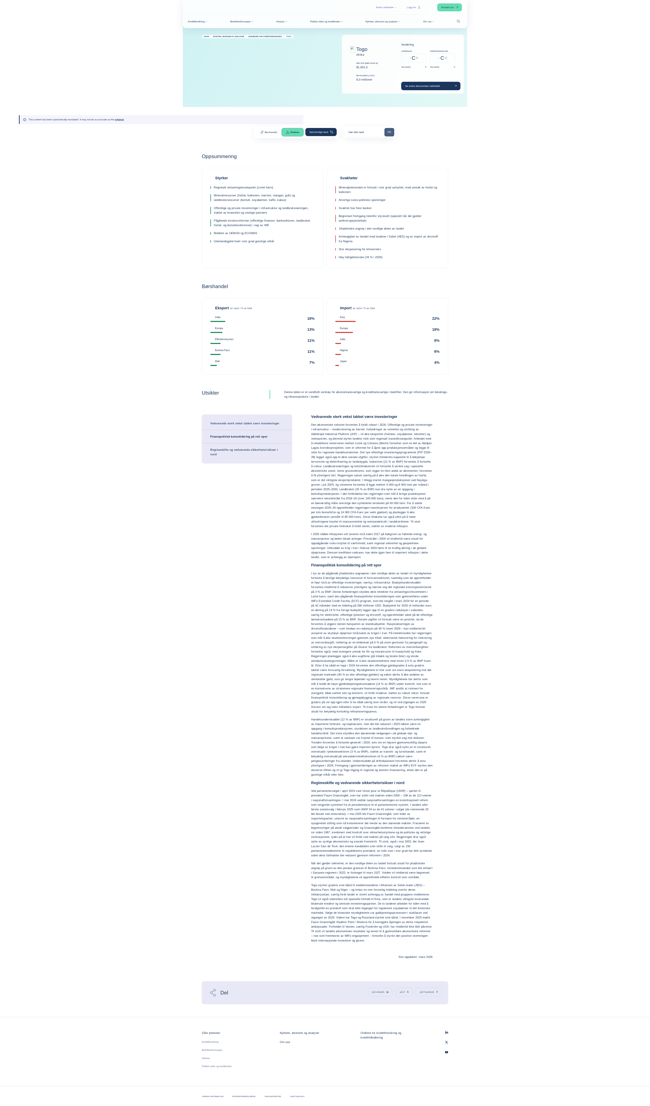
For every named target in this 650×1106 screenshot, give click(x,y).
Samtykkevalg (297, 1096)
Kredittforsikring (210, 1041)
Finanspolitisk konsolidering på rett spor (238, 436)
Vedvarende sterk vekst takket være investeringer (244, 423)
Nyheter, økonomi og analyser (299, 1033)
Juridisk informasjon (212, 1096)
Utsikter (294, 132)
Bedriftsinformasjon (212, 1050)
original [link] (119, 119)
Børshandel (271, 132)
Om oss (285, 1042)
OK (390, 131)
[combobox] (364, 133)
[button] (197, 21)
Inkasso (206, 1058)
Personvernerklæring (244, 1096)
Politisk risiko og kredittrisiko (217, 1066)
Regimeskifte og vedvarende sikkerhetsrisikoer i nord (244, 452)
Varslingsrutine (273, 1096)
